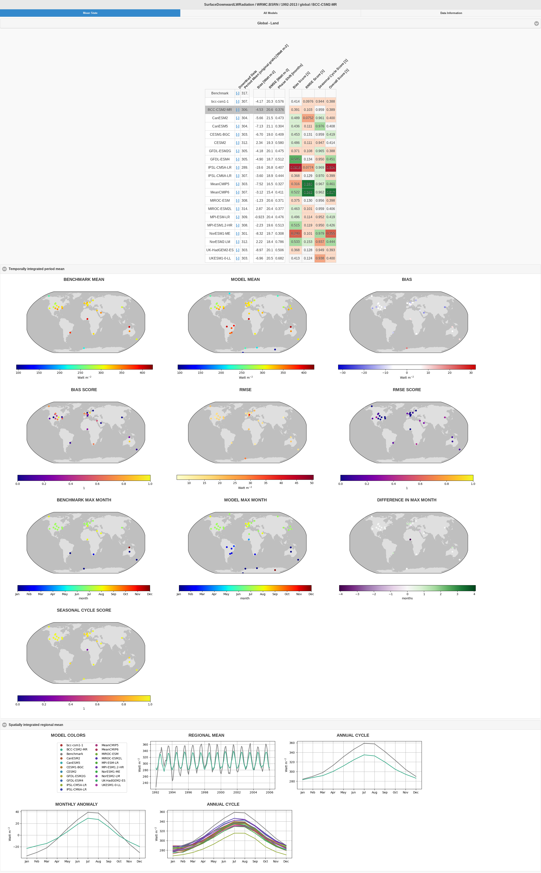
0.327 (279, 184)
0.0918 (295, 167)
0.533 (295, 242)
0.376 (279, 110)
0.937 (320, 242)
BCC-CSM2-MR (220, 110)
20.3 (269, 101)
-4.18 (259, 151)
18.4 (269, 242)
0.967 (320, 184)
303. (245, 134)
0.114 (308, 217)
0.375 (295, 200)
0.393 (331, 250)
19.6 (269, 225)
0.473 (279, 118)
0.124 (308, 258)
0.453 (295, 134)
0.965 (320, 151)
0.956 (320, 200)
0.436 (295, 126)
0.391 (295, 110)
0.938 (320, 258)
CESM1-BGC (220, 134)
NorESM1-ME (219, 233)
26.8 (269, 167)
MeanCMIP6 (219, 192)
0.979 (320, 233)
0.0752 (308, 118)
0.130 (308, 200)
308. (245, 200)
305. (245, 151)
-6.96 (259, 258)
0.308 (279, 233)
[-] (237, 93)
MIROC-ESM (220, 200)
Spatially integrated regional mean (56, 725)
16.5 (269, 184)
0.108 (308, 151)
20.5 (269, 258)
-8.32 (259, 233)
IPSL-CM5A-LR (220, 167)
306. (245, 110)
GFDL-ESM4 (220, 159)
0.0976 (308, 101)
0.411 (279, 192)
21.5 (269, 118)
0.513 (279, 225)
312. (245, 143)
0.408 (331, 126)
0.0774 (308, 167)
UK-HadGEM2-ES (220, 250)
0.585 (295, 159)
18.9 (269, 176)
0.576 (279, 101)
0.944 (320, 101)
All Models (270, 13)
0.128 (308, 250)
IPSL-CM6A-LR (220, 176)
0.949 (320, 250)
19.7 (269, 233)
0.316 (295, 184)
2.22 (259, 242)
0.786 (279, 242)
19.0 (269, 134)
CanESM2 (220, 118)
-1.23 (259, 200)
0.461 (331, 184)
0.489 (295, 118)
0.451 (331, 159)
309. (245, 217)
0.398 (331, 200)
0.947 (320, 143)
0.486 (295, 143)
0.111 (308, 126)
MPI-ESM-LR (220, 217)
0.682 (279, 258)
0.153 (308, 242)
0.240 (295, 233)
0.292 (308, 192)
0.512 (279, 159)
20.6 (269, 110)
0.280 (308, 184)
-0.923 (259, 217)
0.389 (331, 110)
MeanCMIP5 (219, 184)
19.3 (269, 143)
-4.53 (259, 110)
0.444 (279, 176)
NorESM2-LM (220, 242)
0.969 (320, 167)
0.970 (320, 176)
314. (245, 209)
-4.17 (259, 101)
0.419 (331, 134)
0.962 (320, 192)
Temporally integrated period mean (57, 269)
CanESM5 (220, 126)
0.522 (295, 192)
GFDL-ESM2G (220, 151)
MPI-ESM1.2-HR (219, 225)
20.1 (269, 151)
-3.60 (259, 176)
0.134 (308, 159)
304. (245, 118)
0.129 (308, 176)
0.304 (279, 126)
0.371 (295, 151)
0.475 (279, 151)
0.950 (320, 159)
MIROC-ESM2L (220, 209)
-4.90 (259, 159)
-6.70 (259, 134)
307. (245, 101)
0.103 (308, 110)
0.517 (331, 192)
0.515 (295, 225)
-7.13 (259, 126)
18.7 (269, 159)
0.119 (308, 225)
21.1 (269, 126)
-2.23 (259, 225)
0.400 (331, 118)
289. (245, 167)
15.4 (269, 192)
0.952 (320, 217)
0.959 (320, 110)
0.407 (279, 167)
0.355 (331, 233)
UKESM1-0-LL (220, 258)
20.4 (269, 209)
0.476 (279, 217)
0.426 (331, 225)
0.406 (331, 209)
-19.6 (259, 167)
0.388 (331, 101)
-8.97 (259, 250)
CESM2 (220, 143)
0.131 (308, 134)
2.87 (259, 209)
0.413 (295, 258)
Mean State (90, 13)
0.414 (295, 101)
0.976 (320, 126)
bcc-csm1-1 (220, 101)
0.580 (279, 143)
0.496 (295, 217)
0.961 (320, 118)
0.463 (295, 209)
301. (245, 233)
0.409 (279, 134)
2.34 (259, 143)
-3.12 (259, 192)
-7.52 (259, 184)
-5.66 (259, 118)
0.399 (331, 176)
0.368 (295, 176)
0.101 (308, 209)
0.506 (279, 250)
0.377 (279, 209)
